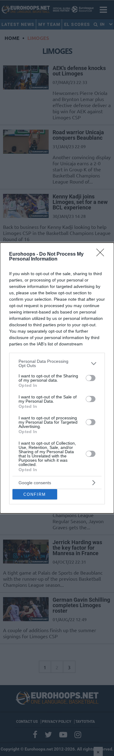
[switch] (90, 378)
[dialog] (57, 378)
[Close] (102, 254)
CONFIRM (34, 494)
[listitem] (57, 363)
